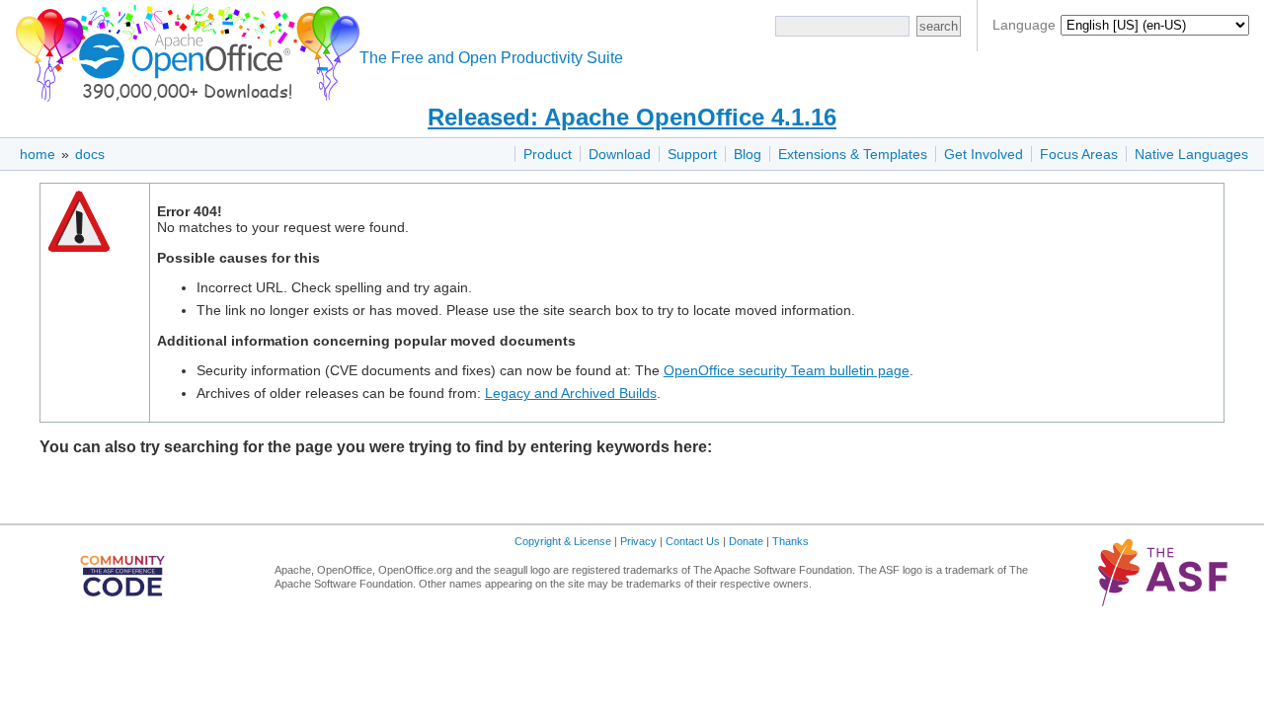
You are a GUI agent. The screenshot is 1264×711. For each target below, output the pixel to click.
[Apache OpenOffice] (183, 49)
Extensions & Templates (852, 154)
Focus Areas (1079, 154)
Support (692, 154)
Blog (747, 154)
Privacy (638, 541)
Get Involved (983, 154)
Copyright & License (562, 541)
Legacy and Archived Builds (571, 393)
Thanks (790, 541)
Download (620, 154)
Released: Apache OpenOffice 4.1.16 (632, 117)
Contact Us (693, 541)
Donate (746, 541)
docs (90, 154)
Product (547, 154)
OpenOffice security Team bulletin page (786, 370)
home (37, 154)
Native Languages (1191, 154)
